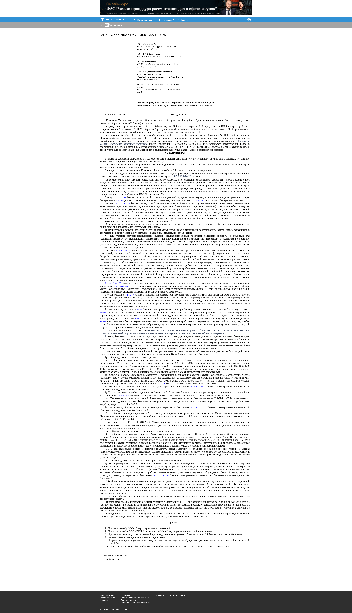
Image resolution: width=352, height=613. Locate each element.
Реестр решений (166, 19)
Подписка (160, 595)
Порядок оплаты (128, 600)
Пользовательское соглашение (135, 597)
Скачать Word (115, 24)
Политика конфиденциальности (135, 602)
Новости (184, 19)
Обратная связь (177, 595)
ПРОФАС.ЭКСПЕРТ (115, 19)
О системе (125, 595)
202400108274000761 (151, 34)
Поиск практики (145, 19)
